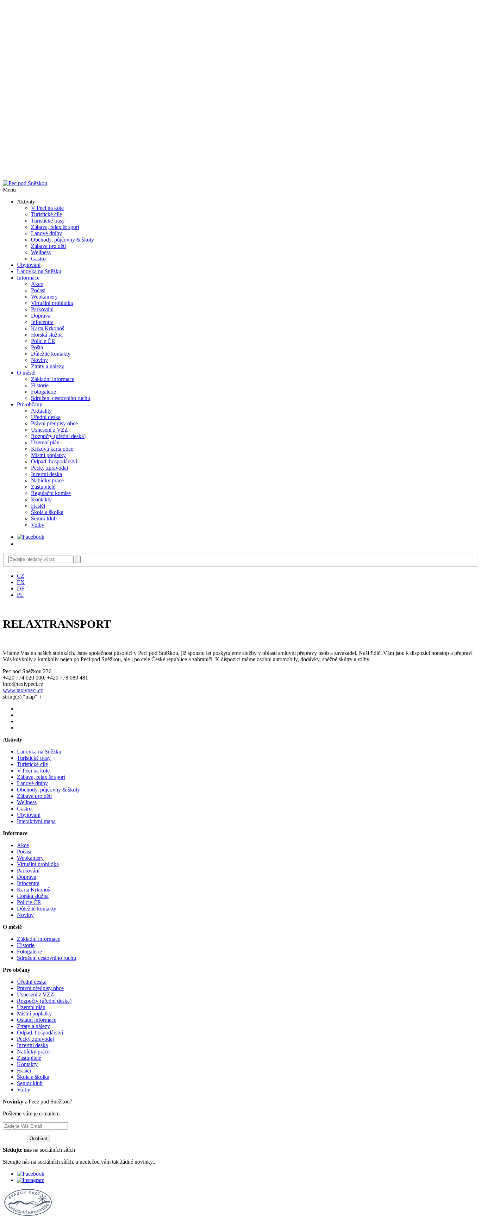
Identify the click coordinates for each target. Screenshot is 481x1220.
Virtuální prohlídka (52, 303)
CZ (20, 576)
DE (21, 589)
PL (20, 595)
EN (21, 582)
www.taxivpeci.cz (23, 690)
